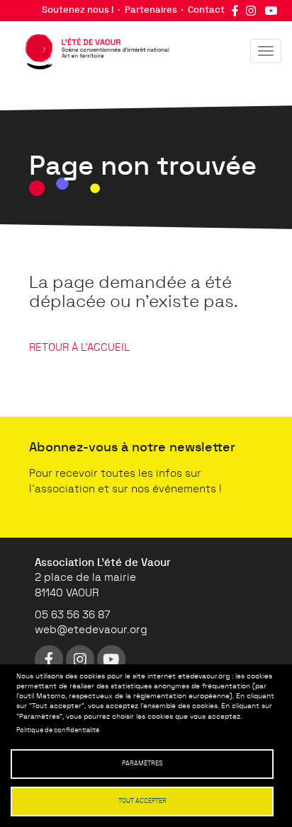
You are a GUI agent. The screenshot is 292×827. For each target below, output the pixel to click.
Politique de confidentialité (57, 730)
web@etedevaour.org (91, 630)
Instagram (251, 11)
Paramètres (142, 764)
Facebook (235, 11)
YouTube (271, 11)
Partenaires (151, 10)
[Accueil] (90, 48)
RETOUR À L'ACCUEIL (79, 347)
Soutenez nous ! (78, 10)
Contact (206, 10)
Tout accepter (142, 801)
